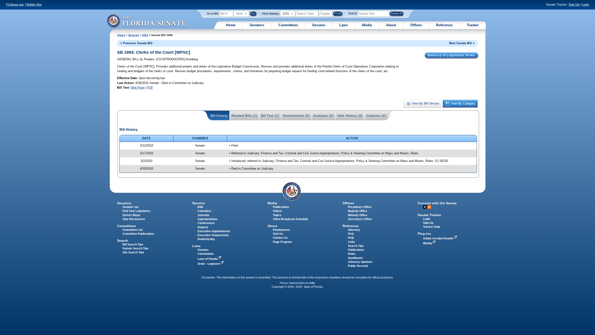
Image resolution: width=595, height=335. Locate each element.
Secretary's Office (360, 219)
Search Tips (356, 246)
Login (585, 4)
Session (318, 25)
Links (351, 242)
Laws (343, 25)
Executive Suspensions (213, 235)
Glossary (354, 229)
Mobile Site (34, 4)
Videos (277, 211)
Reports (203, 227)
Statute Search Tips (135, 248)
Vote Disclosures (133, 219)
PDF (150, 87)
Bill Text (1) (270, 115)
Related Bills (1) (244, 115)
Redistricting (206, 239)
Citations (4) (376, 115)
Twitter (425, 207)
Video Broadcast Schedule (290, 219)
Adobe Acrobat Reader (438, 238)
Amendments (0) (296, 115)
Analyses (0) (323, 115)
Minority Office (357, 215)
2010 (145, 35)
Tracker (473, 25)
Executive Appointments (214, 231)
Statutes (203, 249)
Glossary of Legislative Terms (451, 55)
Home (230, 25)
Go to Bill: (213, 13)
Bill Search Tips (132, 244)
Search (352, 13)
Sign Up (574, 4)
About (391, 25)
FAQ (351, 233)
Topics (277, 215)
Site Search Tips (133, 252)
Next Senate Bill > (462, 43)
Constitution (206, 253)
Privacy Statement (290, 282)
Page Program (282, 242)
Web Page (138, 87)
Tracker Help (431, 226)
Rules (352, 253)
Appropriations (207, 219)
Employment (281, 229)
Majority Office (357, 211)
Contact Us (280, 237)
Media (367, 25)
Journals (203, 215)
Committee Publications (138, 233)
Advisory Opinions (360, 262)
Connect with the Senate (437, 203)
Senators (257, 25)
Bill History (219, 115)
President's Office (360, 207)
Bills (200, 207)
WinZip (428, 243)
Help (351, 237)
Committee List (132, 229)
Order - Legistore (209, 263)
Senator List (130, 207)
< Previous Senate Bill (136, 43)
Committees (288, 25)
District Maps (131, 215)
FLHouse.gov (15, 4)
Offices (416, 25)
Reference (444, 25)
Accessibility (308, 282)
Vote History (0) (350, 115)
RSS (429, 207)
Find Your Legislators (136, 211)
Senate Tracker (429, 215)
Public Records (358, 266)
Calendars (204, 211)
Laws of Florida (208, 259)
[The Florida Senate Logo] (146, 21)
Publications (281, 207)
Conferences (206, 223)
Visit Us (278, 233)
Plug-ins (424, 233)
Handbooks (355, 258)
